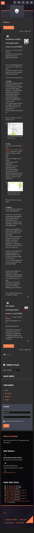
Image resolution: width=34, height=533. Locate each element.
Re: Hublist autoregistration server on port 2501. (14, 310)
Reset (4, 513)
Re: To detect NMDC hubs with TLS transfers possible (15, 490)
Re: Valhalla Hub (11, 486)
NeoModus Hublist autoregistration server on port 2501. (14, 43)
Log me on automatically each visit (14, 421)
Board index (9, 354)
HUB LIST (23, 520)
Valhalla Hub (10, 489)
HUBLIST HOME (11, 520)
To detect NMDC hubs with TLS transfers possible (17, 501)
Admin (12, 22)
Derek (9, 50)
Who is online (10, 436)
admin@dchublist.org (9, 472)
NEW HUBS (20, 523)
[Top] (27, 297)
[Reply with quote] (8, 36)
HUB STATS (9, 523)
